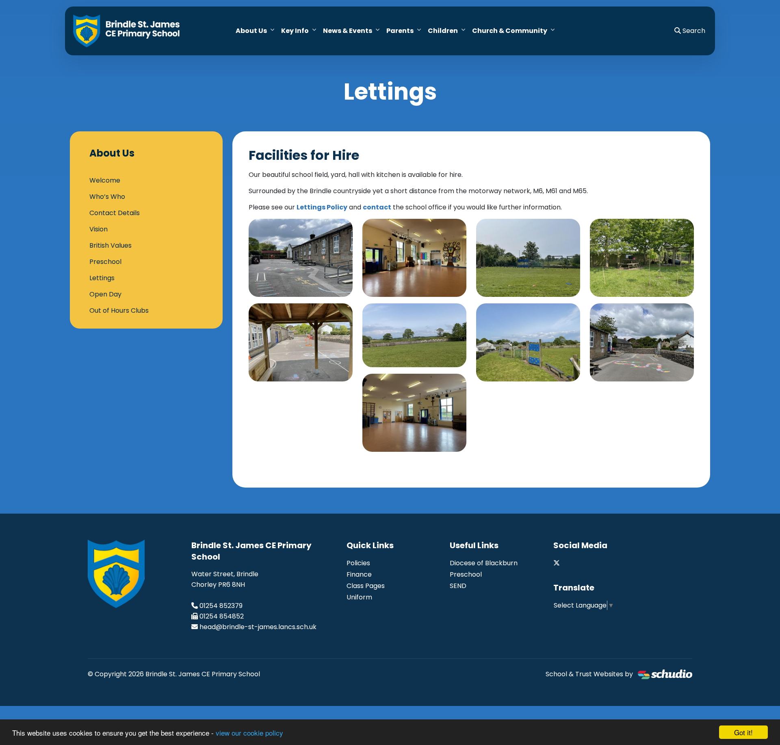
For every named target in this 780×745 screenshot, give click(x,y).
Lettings (102, 278)
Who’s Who (107, 196)
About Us (251, 30)
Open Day (105, 294)
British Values (110, 245)
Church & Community (509, 30)
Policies (358, 563)
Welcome (104, 180)
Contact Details (114, 213)
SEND (458, 585)
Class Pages (366, 585)
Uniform (359, 597)
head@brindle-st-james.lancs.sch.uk (257, 627)
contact (377, 207)
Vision (98, 229)
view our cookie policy (249, 733)
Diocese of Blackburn (484, 563)
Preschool (105, 261)
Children (443, 30)
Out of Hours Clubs (119, 310)
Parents (400, 30)
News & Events (347, 30)
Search (693, 30)
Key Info (295, 30)
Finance (359, 574)
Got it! (743, 732)
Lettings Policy (322, 207)
